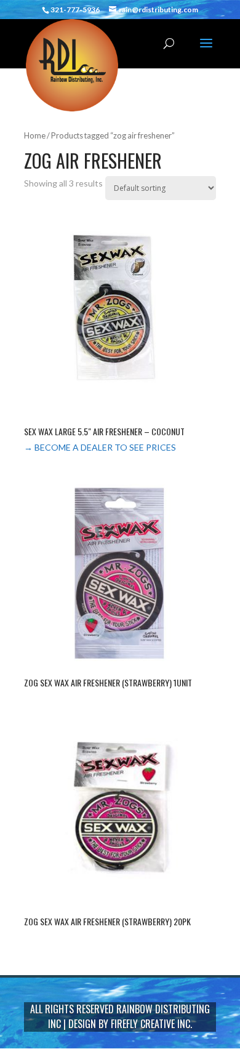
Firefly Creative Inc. (151, 1023)
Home (35, 135)
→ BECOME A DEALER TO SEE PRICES (100, 447)
